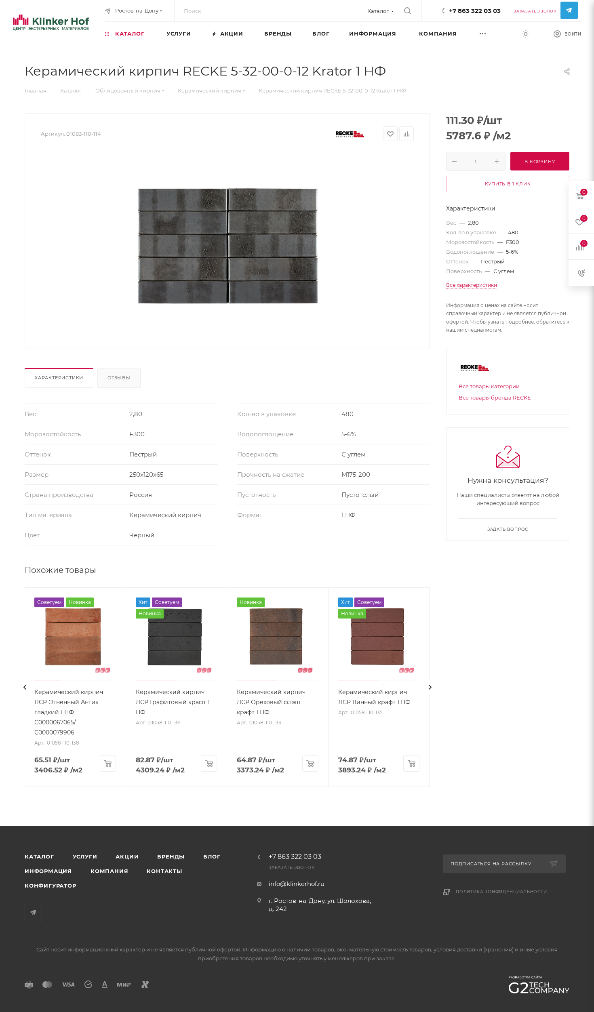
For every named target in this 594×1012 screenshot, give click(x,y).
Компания (109, 871)
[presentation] (25, 687)
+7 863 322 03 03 (475, 11)
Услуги (85, 856)
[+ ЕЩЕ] (492, 33)
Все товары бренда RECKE (495, 397)
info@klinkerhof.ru (296, 884)
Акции (127, 856)
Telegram (569, 10)
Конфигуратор (50, 885)
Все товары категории (489, 386)
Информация (48, 871)
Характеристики (59, 378)
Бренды (171, 856)
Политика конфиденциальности (501, 891)
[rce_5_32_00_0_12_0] (227, 242)
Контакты (164, 871)
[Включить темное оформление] (525, 33)
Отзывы (119, 378)
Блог (211, 856)
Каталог (39, 856)
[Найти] (407, 11)
